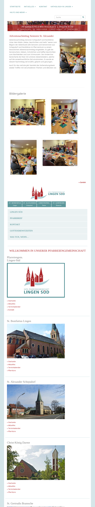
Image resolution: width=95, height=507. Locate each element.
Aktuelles (29, 7)
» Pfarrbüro (11, 370)
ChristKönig (44, 204)
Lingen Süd (16, 212)
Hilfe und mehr (17, 12)
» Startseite (11, 301)
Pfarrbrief (16, 218)
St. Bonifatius (24, 29)
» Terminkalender (14, 307)
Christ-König (55, 29)
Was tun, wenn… (19, 237)
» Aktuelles (11, 304)
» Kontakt (10, 310)
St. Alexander (40, 29)
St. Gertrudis (71, 29)
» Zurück (82, 182)
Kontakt (43, 7)
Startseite (15, 7)
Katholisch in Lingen (61, 7)
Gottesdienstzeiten (21, 231)
